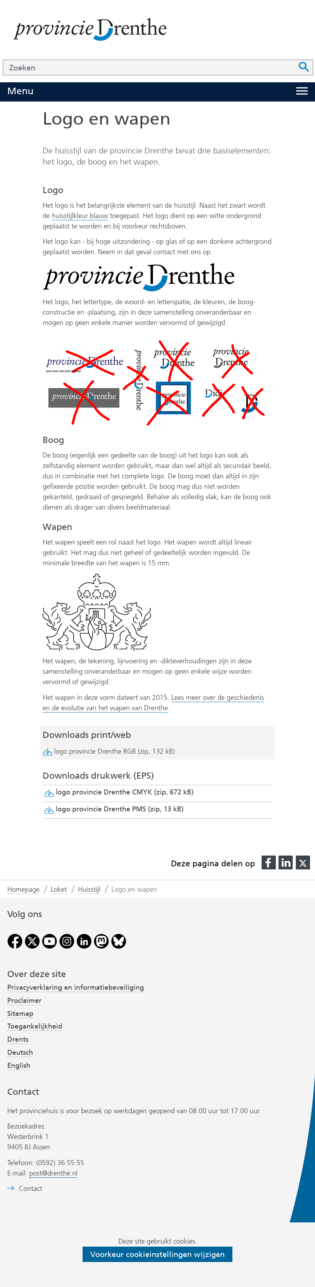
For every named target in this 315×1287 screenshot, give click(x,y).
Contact (30, 1188)
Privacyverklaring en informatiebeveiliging (75, 987)
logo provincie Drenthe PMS (120, 809)
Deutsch (20, 1052)
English (18, 1065)
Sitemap (20, 1013)
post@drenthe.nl (53, 1173)
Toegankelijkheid (34, 1026)
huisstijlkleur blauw (80, 215)
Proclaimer (24, 1000)
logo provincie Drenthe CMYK (125, 792)
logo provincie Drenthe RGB (114, 751)
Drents (17, 1039)
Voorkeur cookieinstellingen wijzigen (157, 1254)
